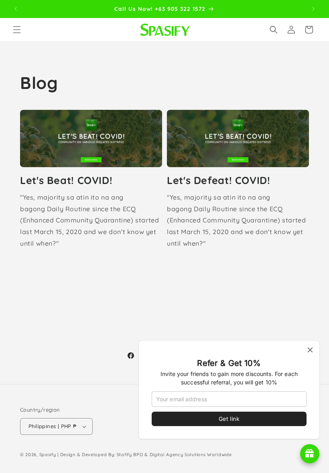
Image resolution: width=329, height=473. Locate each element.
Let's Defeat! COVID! (218, 180)
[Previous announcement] (15, 9)
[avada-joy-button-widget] (309, 453)
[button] (17, 29)
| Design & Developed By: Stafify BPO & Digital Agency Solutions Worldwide (144, 454)
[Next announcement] (313, 9)
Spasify (47, 454)
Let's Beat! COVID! (66, 180)
